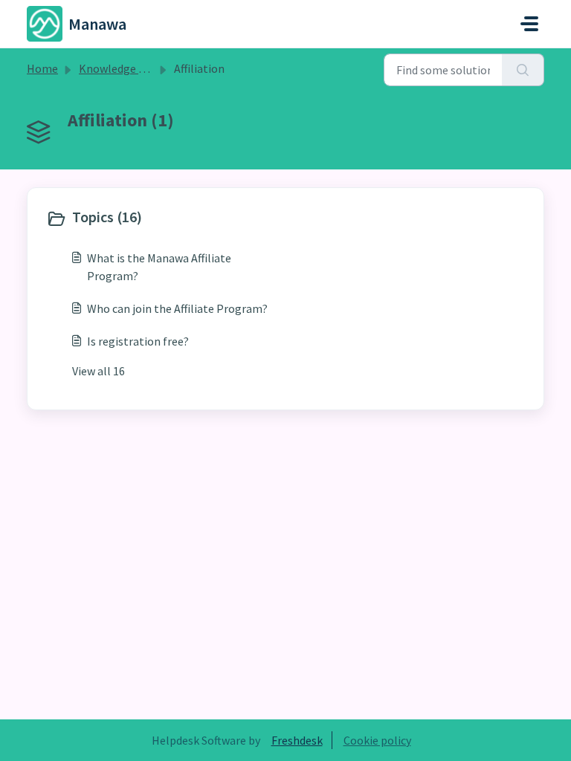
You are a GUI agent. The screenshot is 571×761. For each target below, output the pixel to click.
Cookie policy (377, 740)
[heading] (162, 218)
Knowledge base (120, 68)
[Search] (523, 70)
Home (42, 68)
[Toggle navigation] (529, 23)
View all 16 (98, 370)
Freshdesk (297, 740)
